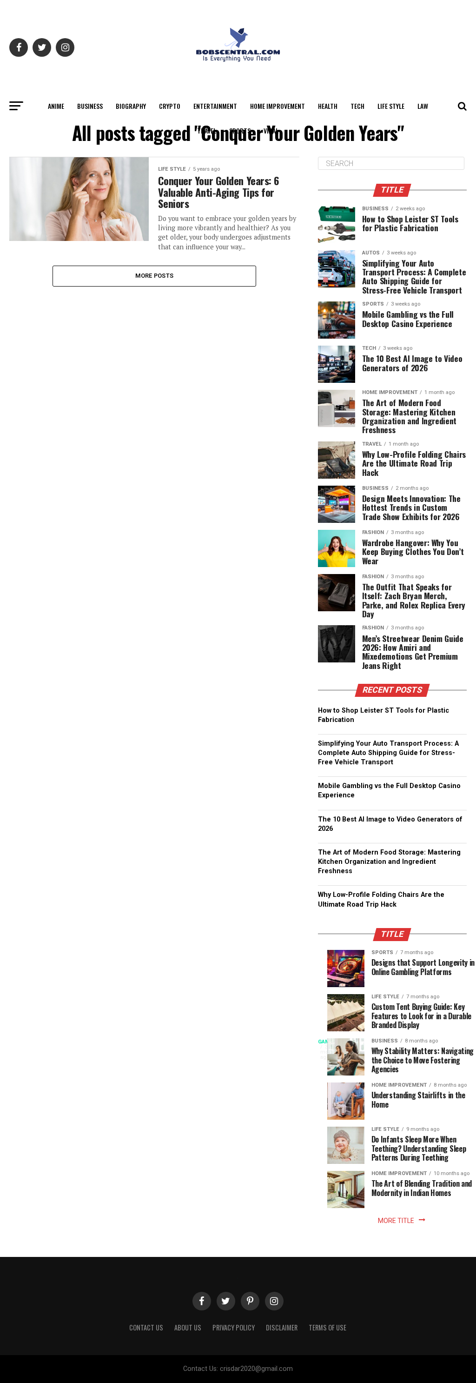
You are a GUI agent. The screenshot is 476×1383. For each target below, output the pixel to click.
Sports (240, 130)
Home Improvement (277, 106)
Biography (131, 106)
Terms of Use (327, 1327)
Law (422, 106)
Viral (271, 130)
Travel (206, 130)
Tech (357, 106)
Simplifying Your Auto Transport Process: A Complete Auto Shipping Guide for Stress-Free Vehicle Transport (388, 753)
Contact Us (146, 1327)
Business (90, 106)
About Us (187, 1327)
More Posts (154, 275)
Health (327, 106)
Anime (56, 106)
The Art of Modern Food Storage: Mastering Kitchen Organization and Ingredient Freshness (389, 862)
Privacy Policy (233, 1327)
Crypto (169, 106)
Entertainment (215, 106)
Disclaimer (282, 1327)
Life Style (390, 106)
